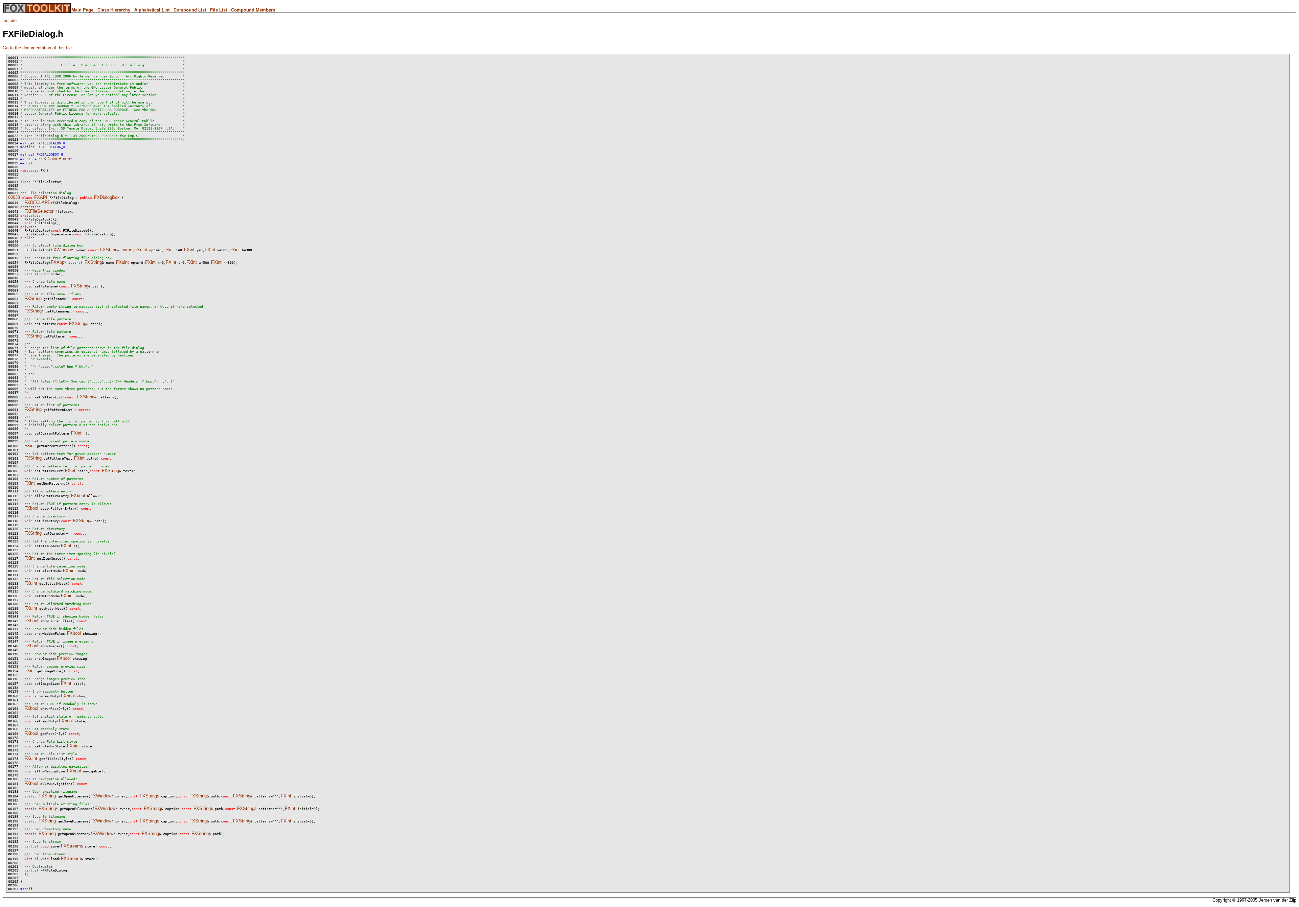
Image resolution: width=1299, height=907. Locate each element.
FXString (108, 249)
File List (218, 10)
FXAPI (40, 197)
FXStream (71, 845)
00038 (14, 197)
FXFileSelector (38, 211)
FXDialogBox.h (55, 158)
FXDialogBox (107, 197)
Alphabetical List (151, 10)
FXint (168, 249)
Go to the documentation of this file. (38, 47)
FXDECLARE (37, 202)
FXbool (78, 495)
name (126, 249)
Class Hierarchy (113, 10)
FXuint (140, 249)
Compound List (190, 10)
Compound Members (253, 10)
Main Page (82, 10)
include (10, 20)
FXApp (57, 262)
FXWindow (61, 249)
